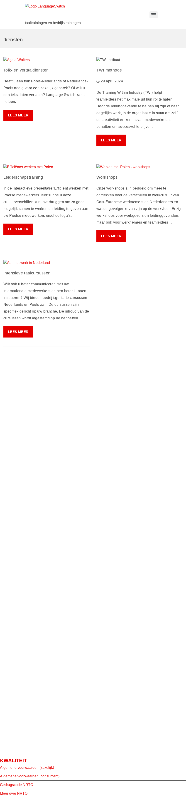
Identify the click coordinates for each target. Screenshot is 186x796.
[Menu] (153, 14)
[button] (111, 140)
